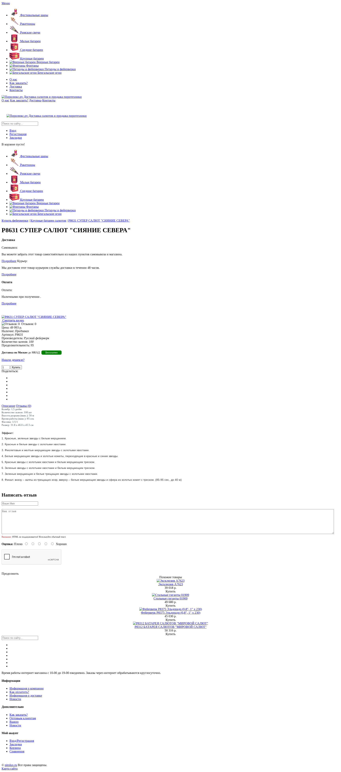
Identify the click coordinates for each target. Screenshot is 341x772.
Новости (15, 699)
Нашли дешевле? (13, 360)
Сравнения (16, 751)
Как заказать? (18, 83)
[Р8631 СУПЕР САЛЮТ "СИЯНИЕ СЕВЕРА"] (34, 317)
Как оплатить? (19, 692)
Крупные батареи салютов (48, 220)
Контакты (16, 90)
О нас (13, 79)
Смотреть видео (13, 320)
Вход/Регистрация (21, 740)
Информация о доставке (25, 695)
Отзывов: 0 (28, 324)
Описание (8, 406)
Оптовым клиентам (22, 718)
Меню (6, 3)
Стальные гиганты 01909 (170, 598)
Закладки (15, 137)
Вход (12, 130)
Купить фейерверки (15, 220)
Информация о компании (26, 688)
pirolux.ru (11, 765)
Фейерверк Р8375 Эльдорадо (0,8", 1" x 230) (170, 612)
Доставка (15, 86)
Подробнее (9, 261)
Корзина (15, 748)
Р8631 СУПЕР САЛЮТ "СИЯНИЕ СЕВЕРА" (99, 220)
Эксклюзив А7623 (170, 584)
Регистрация (17, 134)
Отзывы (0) (23, 406)
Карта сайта (10, 768)
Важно (14, 721)
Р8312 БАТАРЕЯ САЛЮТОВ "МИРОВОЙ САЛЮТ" (171, 627)
